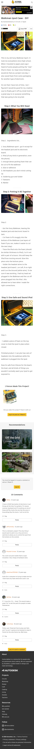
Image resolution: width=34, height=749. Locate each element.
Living (4, 692)
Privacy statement (9, 739)
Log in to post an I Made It (17, 415)
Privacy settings (21, 739)
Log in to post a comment (17, 649)
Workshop (5, 681)
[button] (2, 2)
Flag (5, 516)
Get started (5, 709)
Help (3, 712)
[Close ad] (31, 7)
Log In (17, 487)
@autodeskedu (9, 729)
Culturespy (9, 624)
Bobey (8, 500)
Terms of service (22, 737)
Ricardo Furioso (11, 551)
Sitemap (4, 714)
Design (4, 684)
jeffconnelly (10, 527)
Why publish (6, 706)
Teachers (5, 697)
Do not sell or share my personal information (17, 742)
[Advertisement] (17, 10)
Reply (17, 520)
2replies (6, 617)
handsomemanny (8, 22)
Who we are (5, 717)
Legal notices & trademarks (11, 745)
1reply (5, 590)
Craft (3, 687)
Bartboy (8, 597)
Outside (4, 695)
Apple (24, 22)
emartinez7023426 (12, 572)
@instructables (9, 726)
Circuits (18, 22)
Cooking (4, 689)
